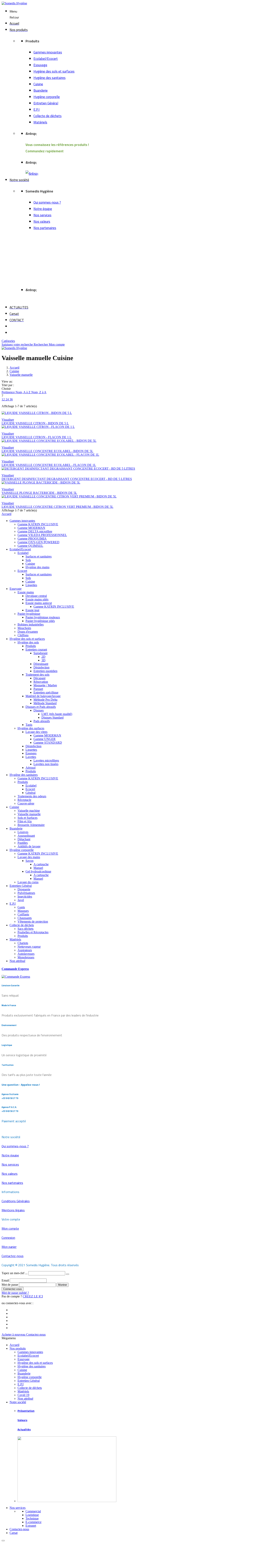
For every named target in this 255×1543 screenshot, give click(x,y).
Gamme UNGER (44, 739)
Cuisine (38, 84)
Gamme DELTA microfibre (35, 531)
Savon (29, 860)
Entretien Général (45, 103)
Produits (31, 646)
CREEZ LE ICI (33, 1296)
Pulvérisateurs (26, 893)
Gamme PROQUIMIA (32, 538)
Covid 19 (23, 1395)
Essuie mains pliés (37, 599)
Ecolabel (23, 553)
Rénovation (40, 681)
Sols (28, 560)
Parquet (38, 689)
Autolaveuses (26, 953)
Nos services (42, 215)
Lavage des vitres (36, 732)
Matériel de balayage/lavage (43, 696)
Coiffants (23, 914)
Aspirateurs (25, 950)
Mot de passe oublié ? (15, 1292)
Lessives (23, 832)
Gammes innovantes (47, 52)
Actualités (24, 1429)
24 (8, 399)
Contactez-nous (13, 1256)
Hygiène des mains (37, 567)
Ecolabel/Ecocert (45, 58)
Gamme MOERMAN (31, 528)
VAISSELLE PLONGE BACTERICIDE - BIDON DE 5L (39, 493)
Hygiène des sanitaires (49, 78)
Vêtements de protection (33, 921)
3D (43, 660)
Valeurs (22, 1420)
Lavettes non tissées (45, 764)
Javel (21, 900)
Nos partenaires (44, 228)
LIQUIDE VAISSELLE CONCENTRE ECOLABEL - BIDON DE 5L (47, 451)
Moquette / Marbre (45, 685)
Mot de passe (10, 1284)
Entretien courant (36, 649)
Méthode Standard (45, 703)
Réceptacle (24, 800)
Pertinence (9, 392)
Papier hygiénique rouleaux (43, 617)
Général (30, 792)
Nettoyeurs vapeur (29, 946)
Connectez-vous (12, 1288)
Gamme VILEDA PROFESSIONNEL (42, 535)
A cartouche (41, 864)
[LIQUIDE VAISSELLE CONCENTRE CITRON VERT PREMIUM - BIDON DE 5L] (127, 496)
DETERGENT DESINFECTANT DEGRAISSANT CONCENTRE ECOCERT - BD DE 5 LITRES (67, 479)
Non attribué (17, 961)
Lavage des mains (29, 857)
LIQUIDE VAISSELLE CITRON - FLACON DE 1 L (37, 437)
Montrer (62, 1284)
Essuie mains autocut (39, 603)
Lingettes (31, 585)
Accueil (6, 514)
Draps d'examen (28, 631)
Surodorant (40, 653)
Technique (32, 1518)
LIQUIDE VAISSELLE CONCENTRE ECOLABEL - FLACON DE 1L (49, 465)
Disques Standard (52, 717)
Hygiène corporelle (46, 97)
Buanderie (40, 90)
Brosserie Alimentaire (31, 825)
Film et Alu (25, 821)
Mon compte (57, 344)
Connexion (8, 1238)
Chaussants (25, 918)
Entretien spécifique (45, 692)
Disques (38, 710)
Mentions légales (13, 1210)
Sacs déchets (25, 928)
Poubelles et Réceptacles (33, 932)
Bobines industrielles (31, 624)
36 (11, 399)
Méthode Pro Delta (45, 699)
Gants (21, 907)
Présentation (26, 1410)
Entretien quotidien (45, 671)
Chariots (23, 943)
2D (43, 656)
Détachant (24, 839)
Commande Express (15, 969)
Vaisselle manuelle (29, 814)
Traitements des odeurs (32, 796)
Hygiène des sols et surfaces (54, 71)
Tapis (29, 724)
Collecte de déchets (47, 116)
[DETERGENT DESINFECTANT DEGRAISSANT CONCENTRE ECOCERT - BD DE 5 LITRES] (127, 468)
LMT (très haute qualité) (56, 714)
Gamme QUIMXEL (30, 545)
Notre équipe (42, 209)
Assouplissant (26, 835)
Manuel (38, 868)
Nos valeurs (41, 221)
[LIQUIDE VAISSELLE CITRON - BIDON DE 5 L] (127, 413)
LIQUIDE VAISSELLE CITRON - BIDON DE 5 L (35, 423)
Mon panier (9, 1247)
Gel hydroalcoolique (38, 871)
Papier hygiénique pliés (40, 621)
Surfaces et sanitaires (39, 556)
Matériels (40, 122)
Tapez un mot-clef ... (15, 1273)
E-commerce (33, 1522)
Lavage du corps (28, 882)
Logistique (32, 1515)
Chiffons (23, 635)
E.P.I (36, 109)
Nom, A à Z (23, 392)
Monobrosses (26, 957)
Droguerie (24, 889)
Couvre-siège (26, 803)
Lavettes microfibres (46, 760)
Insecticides (25, 896)
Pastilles (23, 842)
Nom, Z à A (38, 392)
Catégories (8, 341)
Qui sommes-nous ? (47, 202)
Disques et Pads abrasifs (41, 706)
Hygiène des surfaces (31, 728)
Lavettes (31, 757)
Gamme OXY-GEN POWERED (38, 542)
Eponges (31, 753)
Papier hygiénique (29, 613)
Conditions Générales (16, 1201)
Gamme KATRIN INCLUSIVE (38, 524)
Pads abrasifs (41, 721)
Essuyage (40, 65)
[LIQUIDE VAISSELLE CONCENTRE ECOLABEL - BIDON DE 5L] (127, 441)
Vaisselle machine (29, 810)
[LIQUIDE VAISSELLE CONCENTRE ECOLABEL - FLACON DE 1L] (127, 455)
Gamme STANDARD (47, 742)
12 (4, 399)
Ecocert (22, 570)
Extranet (31, 1525)
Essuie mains (26, 592)
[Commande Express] (16, 976)
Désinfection (41, 667)
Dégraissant (40, 664)
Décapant (39, 678)
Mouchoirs (24, 628)
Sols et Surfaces (27, 817)
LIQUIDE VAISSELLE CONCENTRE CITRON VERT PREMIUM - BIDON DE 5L (57, 506)
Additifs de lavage (29, 846)
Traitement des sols (37, 674)
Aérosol (30, 767)
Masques (23, 910)
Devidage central (36, 596)
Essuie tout (32, 610)
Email (6, 1280)
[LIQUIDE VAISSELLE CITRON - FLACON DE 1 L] (127, 427)
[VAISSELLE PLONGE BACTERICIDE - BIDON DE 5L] (127, 482)
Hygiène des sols (28, 642)
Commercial (33, 1511)
